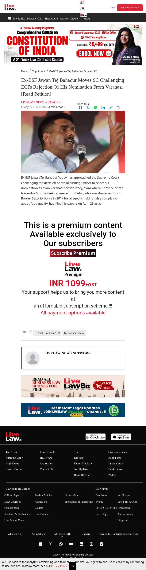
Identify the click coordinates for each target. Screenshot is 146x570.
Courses (39, 507)
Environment (116, 469)
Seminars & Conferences (17, 514)
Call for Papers (12, 495)
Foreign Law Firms (106, 507)
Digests (74, 18)
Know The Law (83, 463)
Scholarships (72, 495)
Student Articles (43, 495)
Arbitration (46, 463)
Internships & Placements (79, 501)
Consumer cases (117, 452)
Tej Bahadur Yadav (74, 333)
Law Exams (41, 514)
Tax (76, 452)
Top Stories (19, 18)
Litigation (122, 520)
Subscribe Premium (130, 7)
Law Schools (47, 452)
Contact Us (46, 469)
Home (24, 71)
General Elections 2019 (47, 333)
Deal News (101, 495)
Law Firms (102, 488)
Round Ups (114, 457)
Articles (64, 18)
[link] (111, 107)
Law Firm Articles (127, 501)
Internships (101, 514)
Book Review (82, 475)
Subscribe (73, 253)
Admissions (41, 501)
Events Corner (14, 469)
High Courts (51, 18)
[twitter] (88, 107)
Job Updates (81, 469)
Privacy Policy (59, 566)
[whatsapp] (95, 107)
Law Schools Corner (18, 488)
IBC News (46, 457)
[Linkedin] (103, 107)
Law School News (14, 520)
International (116, 463)
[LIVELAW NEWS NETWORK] (32, 358)
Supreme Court (35, 18)
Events (99, 501)
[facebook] (80, 107)
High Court (12, 463)
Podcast (112, 475)
